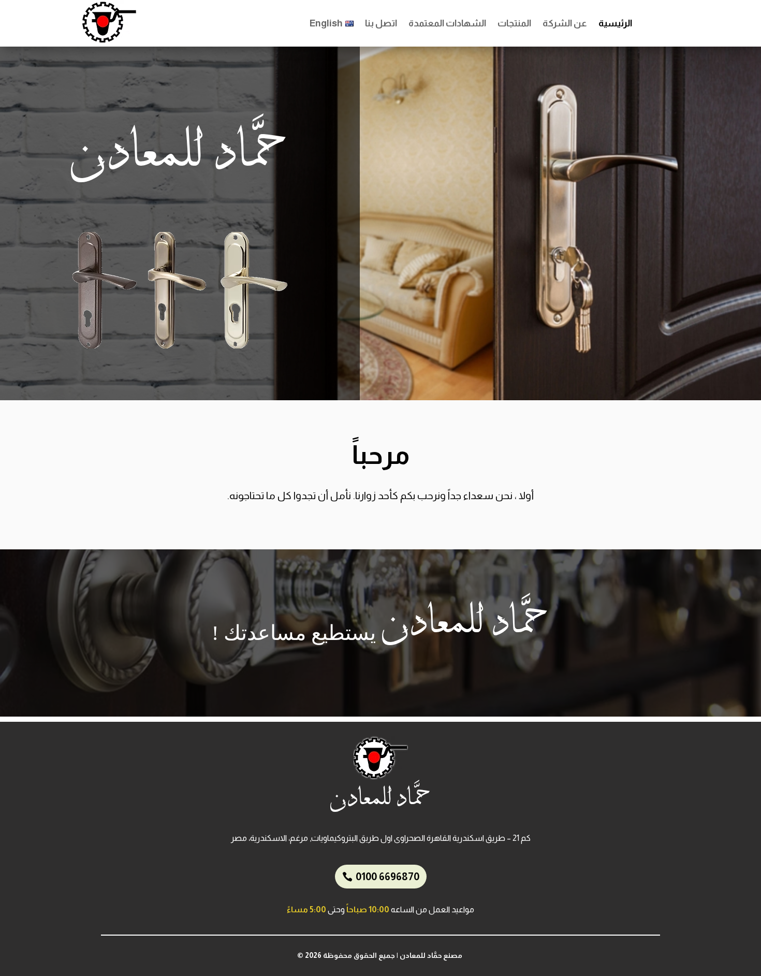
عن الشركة (565, 24)
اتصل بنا (381, 24)
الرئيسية (615, 24)
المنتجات (514, 24)
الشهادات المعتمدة (447, 24)
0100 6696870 (387, 876)
